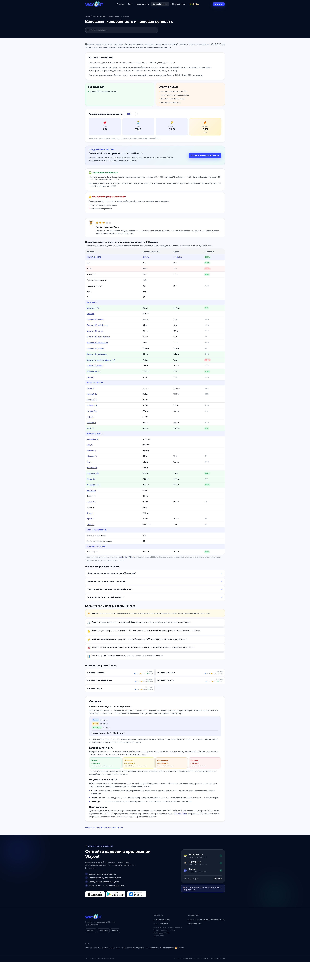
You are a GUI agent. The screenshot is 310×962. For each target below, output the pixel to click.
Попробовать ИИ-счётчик (168, 488)
